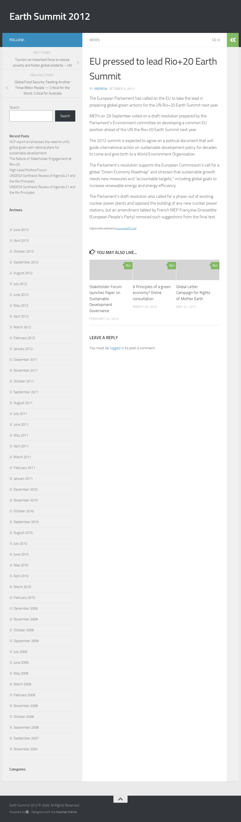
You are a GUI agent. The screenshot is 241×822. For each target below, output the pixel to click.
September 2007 (26, 738)
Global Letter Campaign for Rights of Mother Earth (193, 292)
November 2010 (26, 500)
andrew (100, 89)
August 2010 (23, 533)
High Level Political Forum (28, 170)
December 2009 (25, 608)
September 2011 (26, 392)
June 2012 (21, 295)
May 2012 (21, 305)
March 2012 (22, 327)
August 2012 (23, 273)
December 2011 (25, 359)
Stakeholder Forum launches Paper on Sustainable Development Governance (105, 298)
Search (14, 107)
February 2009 (24, 695)
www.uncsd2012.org (125, 228)
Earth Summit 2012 (49, 16)
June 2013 (21, 230)
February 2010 (24, 598)
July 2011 (20, 414)
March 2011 (22, 457)
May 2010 (21, 565)
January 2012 (23, 349)
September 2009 (26, 641)
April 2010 (21, 576)
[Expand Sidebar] (233, 40)
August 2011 (23, 403)
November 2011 (26, 370)
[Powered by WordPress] (27, 812)
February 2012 (24, 338)
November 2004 (26, 749)
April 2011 (21, 446)
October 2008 (24, 717)
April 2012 (21, 316)
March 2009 (22, 684)
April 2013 (21, 240)
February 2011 (24, 468)
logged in (117, 348)
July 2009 (20, 652)
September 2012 (26, 262)
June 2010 (21, 554)
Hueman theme (66, 812)
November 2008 (26, 706)
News (94, 40)
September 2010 (26, 522)
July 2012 (20, 284)
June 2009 (21, 662)
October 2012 (24, 251)
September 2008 (26, 727)
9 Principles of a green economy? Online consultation (152, 292)
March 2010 (22, 587)
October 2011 (24, 381)
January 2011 (23, 479)
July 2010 (20, 543)
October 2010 (24, 511)
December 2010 (25, 489)
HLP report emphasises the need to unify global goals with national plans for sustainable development (39, 147)
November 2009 (26, 619)
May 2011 (21, 435)
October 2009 (24, 630)
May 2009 (21, 673)
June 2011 (21, 424)
